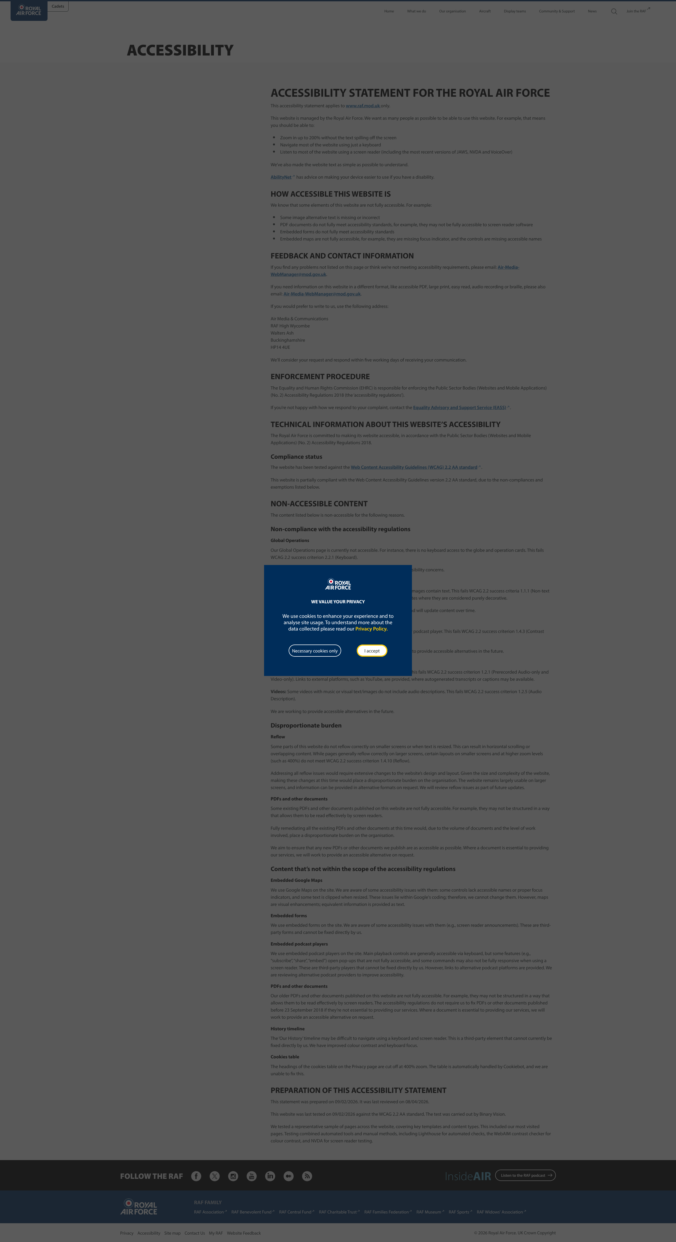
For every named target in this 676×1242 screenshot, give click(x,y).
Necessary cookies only (315, 651)
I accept (372, 651)
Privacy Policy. (371, 628)
